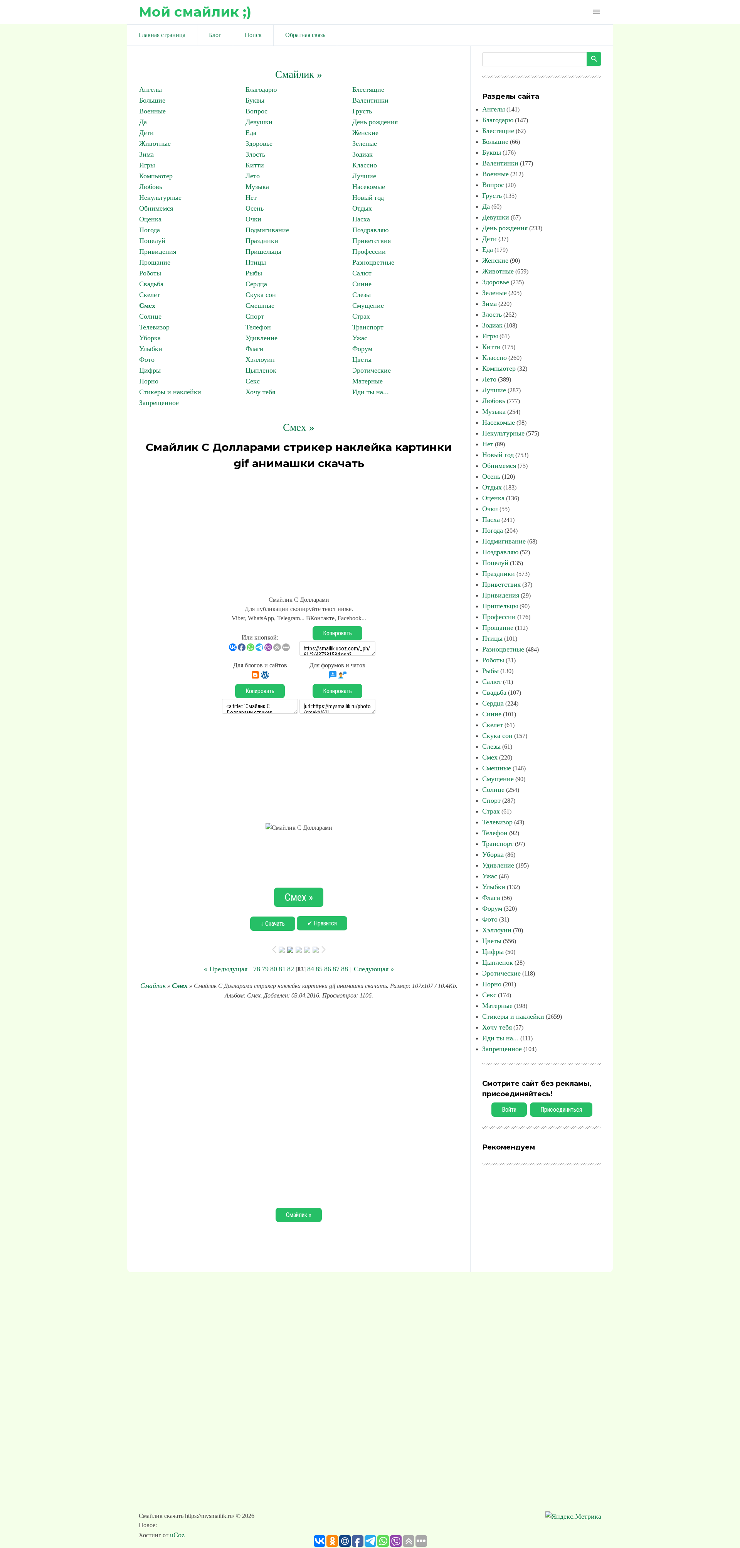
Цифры (150, 370)
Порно (148, 381)
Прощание (154, 262)
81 (282, 969)
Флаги (255, 349)
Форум (362, 349)
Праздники (262, 241)
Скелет (149, 295)
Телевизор (154, 327)
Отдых (362, 208)
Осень (255, 208)
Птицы (256, 262)
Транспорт (367, 327)
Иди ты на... (370, 392)
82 (290, 969)
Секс (253, 381)
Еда (251, 133)
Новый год (368, 197)
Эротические (371, 370)
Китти (255, 165)
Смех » (298, 427)
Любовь (150, 187)
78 (256, 969)
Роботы (150, 273)
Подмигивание (267, 230)
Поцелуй (152, 241)
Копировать (337, 633)
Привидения (157, 251)
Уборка (150, 338)
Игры (147, 165)
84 (310, 969)
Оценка (150, 219)
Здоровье (259, 143)
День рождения (375, 122)
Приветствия (371, 241)
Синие (362, 284)
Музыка (257, 187)
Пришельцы (263, 251)
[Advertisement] (298, 529)
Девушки (259, 122)
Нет (251, 197)
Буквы (255, 100)
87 (336, 969)
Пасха (361, 219)
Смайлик (153, 985)
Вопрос (256, 111)
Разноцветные (373, 262)
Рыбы (254, 273)
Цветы (362, 359)
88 (344, 969)
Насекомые (368, 187)
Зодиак (362, 154)
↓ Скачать (273, 923)
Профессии (369, 251)
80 (273, 969)
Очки (253, 219)
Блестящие (368, 89)
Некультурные (160, 197)
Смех (147, 305)
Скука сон (261, 295)
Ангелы (150, 89)
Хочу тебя (260, 392)
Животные (155, 143)
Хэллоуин (260, 359)
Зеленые (364, 143)
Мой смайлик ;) (195, 11)
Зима (146, 154)
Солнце (150, 316)
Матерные (367, 381)
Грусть (362, 111)
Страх (361, 316)
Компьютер (156, 176)
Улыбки (150, 349)
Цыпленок (261, 370)
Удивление (262, 338)
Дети (146, 133)
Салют (362, 273)
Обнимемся (156, 208)
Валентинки (370, 100)
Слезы (361, 295)
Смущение (368, 305)
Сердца (256, 284)
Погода (149, 230)
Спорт (255, 316)
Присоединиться (561, 1109)
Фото (147, 359)
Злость (255, 154)
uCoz (177, 1535)
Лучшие (364, 176)
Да (143, 122)
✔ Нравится (322, 923)
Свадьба (151, 284)
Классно (364, 165)
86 (327, 969)
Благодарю (261, 89)
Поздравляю (370, 230)
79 (265, 969)
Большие (152, 100)
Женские (365, 133)
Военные (152, 111)
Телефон (258, 327)
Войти (509, 1109)
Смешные (260, 305)
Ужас (359, 338)
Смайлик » (298, 74)
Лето (253, 176)
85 (319, 969)
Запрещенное (159, 403)
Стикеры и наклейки (170, 392)
